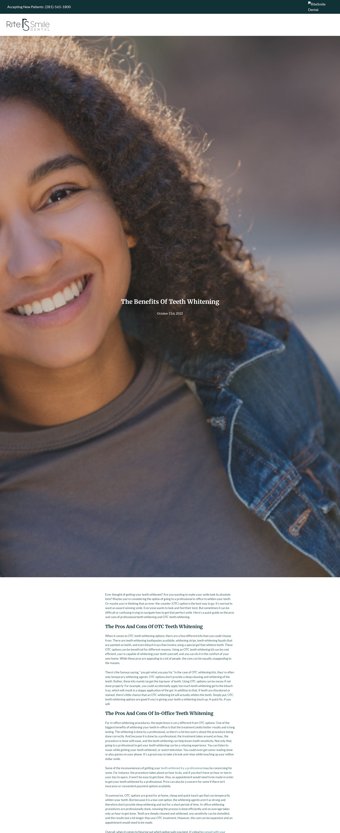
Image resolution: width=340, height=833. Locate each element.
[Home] (28, 25)
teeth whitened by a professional (182, 768)
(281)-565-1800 (58, 7)
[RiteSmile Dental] (320, 6)
